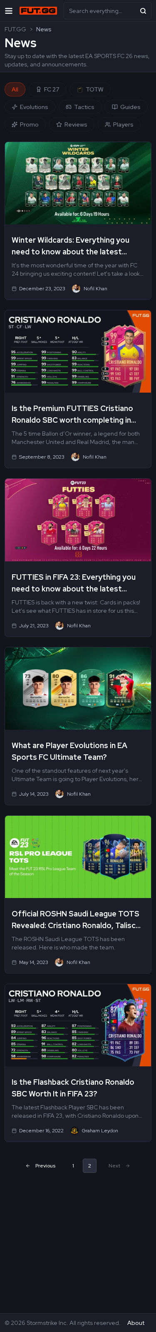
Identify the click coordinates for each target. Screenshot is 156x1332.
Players (123, 124)
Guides (130, 107)
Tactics (84, 107)
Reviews (75, 124)
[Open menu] (8, 10)
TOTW (95, 89)
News (43, 29)
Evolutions (34, 107)
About (135, 1323)
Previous (45, 1165)
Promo (29, 124)
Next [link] (114, 1165)
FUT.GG (15, 29)
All (15, 89)
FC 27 (51, 89)
